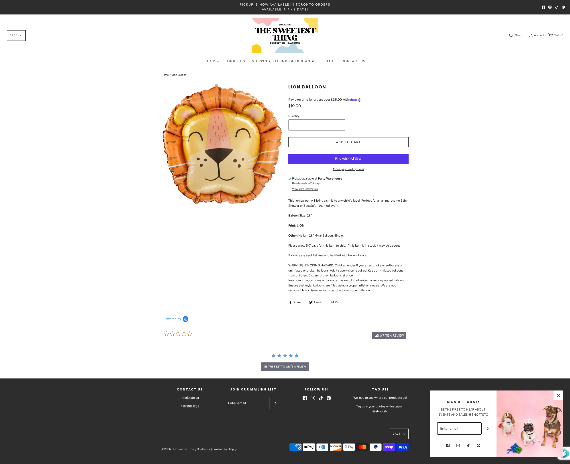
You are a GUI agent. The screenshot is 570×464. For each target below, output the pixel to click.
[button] (16, 35)
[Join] (275, 403)
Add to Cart (348, 142)
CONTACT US (354, 61)
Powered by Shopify (225, 449)
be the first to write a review (285, 366)
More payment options (348, 169)
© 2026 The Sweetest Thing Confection (186, 449)
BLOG (330, 61)
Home (165, 74)
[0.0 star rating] (188, 334)
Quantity (293, 116)
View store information (305, 188)
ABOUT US (235, 61)
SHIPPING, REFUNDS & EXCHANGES (285, 61)
